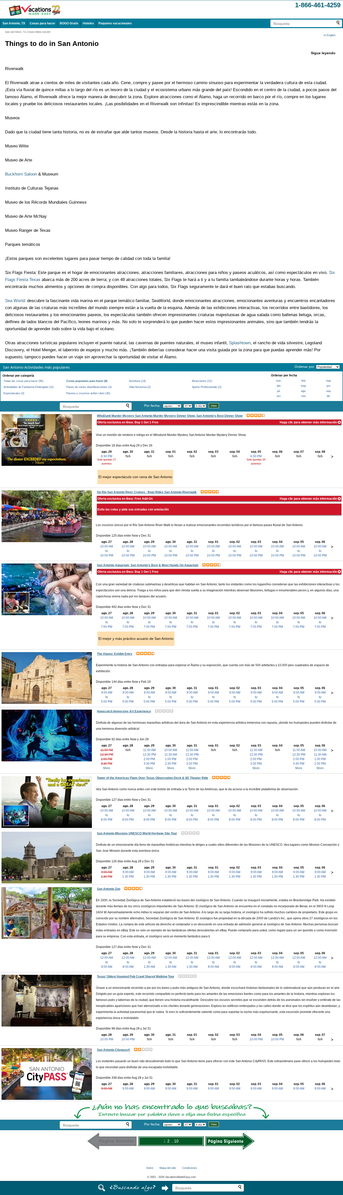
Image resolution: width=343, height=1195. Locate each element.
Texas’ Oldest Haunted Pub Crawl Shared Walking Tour (135, 976)
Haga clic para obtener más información (309, 422)
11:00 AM (106, 750)
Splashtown (240, 342)
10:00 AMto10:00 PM (106, 551)
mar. (328, 380)
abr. (279, 385)
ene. (278, 380)
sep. (328, 390)
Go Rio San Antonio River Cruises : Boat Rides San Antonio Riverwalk (147, 492)
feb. (304, 380)
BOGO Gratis (69, 23)
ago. (303, 390)
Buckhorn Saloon (21, 174)
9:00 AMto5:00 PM (106, 697)
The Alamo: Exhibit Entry (114, 654)
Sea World (15, 300)
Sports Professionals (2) (206, 386)
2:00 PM (106, 759)
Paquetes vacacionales (115, 23)
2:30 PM (170, 763)
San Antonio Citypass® (113, 1050)
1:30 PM (106, 876)
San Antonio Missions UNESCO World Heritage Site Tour (137, 833)
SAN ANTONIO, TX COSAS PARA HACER (27, 32)
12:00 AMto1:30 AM (149, 962)
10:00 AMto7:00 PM (106, 622)
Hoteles (88, 23)
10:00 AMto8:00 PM (106, 815)
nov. (303, 395)
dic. (329, 395)
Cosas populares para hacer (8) (86, 380)
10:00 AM (170, 750)
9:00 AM (106, 872)
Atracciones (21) (202, 380)
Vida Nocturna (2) (140, 386)
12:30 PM (106, 754)
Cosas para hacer (42, 23)
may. (304, 385)
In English (329, 35)
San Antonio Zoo (108, 889)
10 (176, 1141)
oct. (279, 395)
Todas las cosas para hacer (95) (23, 380)
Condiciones (189, 1167)
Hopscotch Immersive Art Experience (124, 711)
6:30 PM (106, 456)
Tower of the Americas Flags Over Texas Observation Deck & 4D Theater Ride (152, 778)
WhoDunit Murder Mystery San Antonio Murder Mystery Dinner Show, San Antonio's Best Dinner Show (170, 416)
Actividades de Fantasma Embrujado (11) (29, 386)
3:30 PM (106, 763)
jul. (278, 390)
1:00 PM (170, 759)
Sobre (149, 1167)
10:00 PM (106, 1039)
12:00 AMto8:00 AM (106, 962)
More (106, 768)
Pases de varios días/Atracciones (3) (89, 386)
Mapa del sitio (167, 1167)
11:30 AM (170, 754)
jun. (329, 385)
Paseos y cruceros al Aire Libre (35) (88, 393)
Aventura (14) (137, 380)
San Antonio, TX (14, 23)
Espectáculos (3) (14, 393)
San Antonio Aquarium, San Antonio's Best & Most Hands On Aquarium (147, 565)
